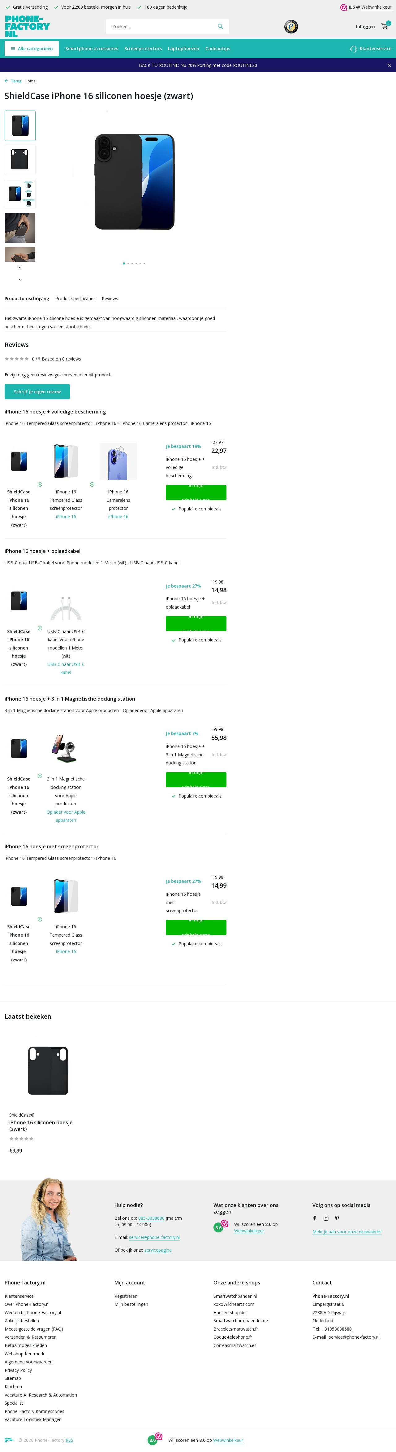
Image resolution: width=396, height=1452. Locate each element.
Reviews (110, 298)
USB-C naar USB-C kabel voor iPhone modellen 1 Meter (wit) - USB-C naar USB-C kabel (92, 563)
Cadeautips (217, 48)
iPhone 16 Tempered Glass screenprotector (66, 500)
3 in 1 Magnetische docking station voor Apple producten (66, 791)
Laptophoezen (183, 48)
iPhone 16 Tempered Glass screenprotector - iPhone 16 (60, 423)
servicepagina (158, 1250)
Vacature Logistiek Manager (33, 1419)
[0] (383, 26)
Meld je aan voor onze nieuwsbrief (347, 1232)
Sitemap (13, 1378)
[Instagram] (326, 1218)
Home (30, 81)
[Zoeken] (220, 26)
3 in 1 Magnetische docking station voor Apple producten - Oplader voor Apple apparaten (94, 710)
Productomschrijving (27, 298)
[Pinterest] (337, 1218)
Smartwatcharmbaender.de (240, 1320)
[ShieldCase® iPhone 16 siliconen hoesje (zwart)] (49, 1072)
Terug (16, 81)
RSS (69, 1440)
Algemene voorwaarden (29, 1362)
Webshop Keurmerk (24, 1354)
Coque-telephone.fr (232, 1337)
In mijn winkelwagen (196, 492)
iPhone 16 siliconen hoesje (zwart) (41, 1125)
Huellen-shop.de (229, 1312)
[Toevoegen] (79, 1149)
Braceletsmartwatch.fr (235, 1329)
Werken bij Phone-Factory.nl (33, 1312)
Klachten (13, 1386)
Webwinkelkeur (376, 7)
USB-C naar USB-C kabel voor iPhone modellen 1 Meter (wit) (66, 643)
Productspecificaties (75, 298)
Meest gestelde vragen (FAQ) (34, 1329)
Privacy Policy (18, 1370)
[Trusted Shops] (291, 26)
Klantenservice (375, 48)
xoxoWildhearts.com (233, 1304)
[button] (124, 263)
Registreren (125, 1296)
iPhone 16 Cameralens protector (118, 500)
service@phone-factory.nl (154, 1237)
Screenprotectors (143, 48)
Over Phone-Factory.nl (27, 1304)
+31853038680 (337, 1329)
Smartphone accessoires (91, 48)
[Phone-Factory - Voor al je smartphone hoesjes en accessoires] (28, 26)
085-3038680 (151, 1218)
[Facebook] (314, 1218)
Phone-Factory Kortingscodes (34, 1411)
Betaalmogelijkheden (26, 1345)
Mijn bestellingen (131, 1304)
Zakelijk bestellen (22, 1320)
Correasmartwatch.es (234, 1345)
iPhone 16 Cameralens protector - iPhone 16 (166, 423)
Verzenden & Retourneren (31, 1337)
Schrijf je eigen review (37, 392)
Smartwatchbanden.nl (235, 1296)
